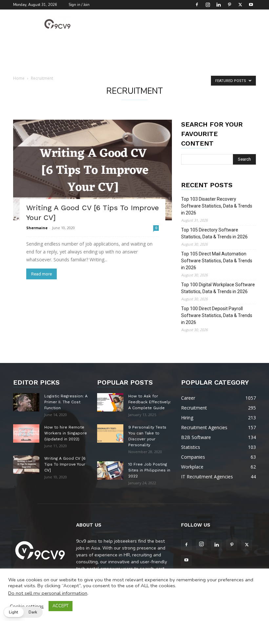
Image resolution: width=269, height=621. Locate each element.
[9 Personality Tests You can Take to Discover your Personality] (110, 433)
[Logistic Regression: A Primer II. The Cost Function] (26, 402)
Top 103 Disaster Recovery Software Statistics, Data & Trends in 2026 (216, 205)
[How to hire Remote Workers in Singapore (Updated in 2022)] (26, 433)
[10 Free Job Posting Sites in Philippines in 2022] (110, 470)
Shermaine (37, 227)
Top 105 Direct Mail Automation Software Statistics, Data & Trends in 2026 (216, 260)
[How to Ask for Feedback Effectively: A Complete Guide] (110, 402)
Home (19, 78)
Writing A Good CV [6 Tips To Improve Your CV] (65, 464)
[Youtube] (251, 4)
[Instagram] (208, 4)
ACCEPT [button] (60, 606)
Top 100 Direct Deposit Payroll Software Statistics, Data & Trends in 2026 (216, 315)
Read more (41, 273)
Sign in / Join (79, 4)
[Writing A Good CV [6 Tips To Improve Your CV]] (92, 170)
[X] (240, 4)
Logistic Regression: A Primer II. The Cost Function (66, 402)
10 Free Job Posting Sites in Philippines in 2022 (149, 470)
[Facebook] (197, 4)
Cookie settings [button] (27, 606)
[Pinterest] (229, 4)
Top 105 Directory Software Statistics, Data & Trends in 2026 (214, 233)
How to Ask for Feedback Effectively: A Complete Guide (149, 402)
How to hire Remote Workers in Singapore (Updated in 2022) (65, 433)
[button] (23, 612)
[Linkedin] (218, 4)
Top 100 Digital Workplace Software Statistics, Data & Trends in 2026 (218, 288)
